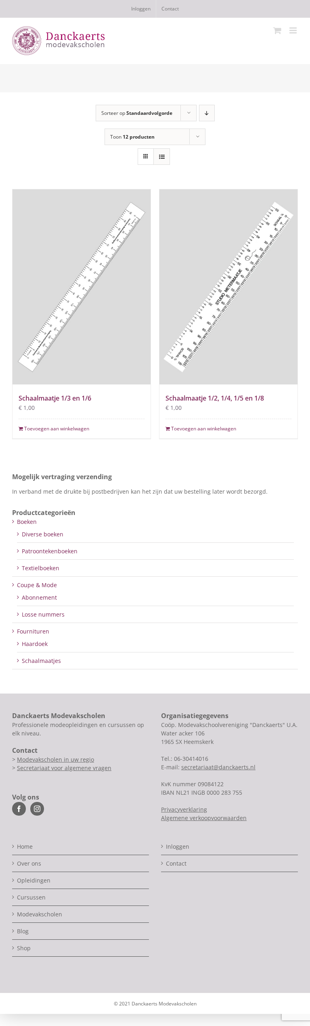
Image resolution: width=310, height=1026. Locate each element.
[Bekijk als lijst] (162, 156)
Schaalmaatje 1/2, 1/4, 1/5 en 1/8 (214, 398)
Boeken (27, 521)
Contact (176, 863)
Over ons (29, 863)
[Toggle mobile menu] (293, 30)
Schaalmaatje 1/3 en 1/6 (55, 398)
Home (25, 846)
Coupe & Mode (37, 585)
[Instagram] (37, 809)
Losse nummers (43, 614)
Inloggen (177, 846)
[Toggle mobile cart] (277, 30)
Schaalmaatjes (41, 661)
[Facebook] (19, 809)
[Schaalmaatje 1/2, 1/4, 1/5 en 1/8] (228, 286)
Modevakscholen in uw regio (55, 759)
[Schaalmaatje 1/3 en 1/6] (82, 286)
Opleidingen (33, 880)
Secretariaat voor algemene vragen (64, 768)
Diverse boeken (42, 534)
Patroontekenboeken (50, 551)
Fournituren (33, 631)
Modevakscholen (39, 914)
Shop (24, 948)
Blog (23, 931)
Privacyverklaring (184, 809)
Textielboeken (40, 568)
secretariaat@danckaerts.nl (218, 767)
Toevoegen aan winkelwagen (56, 428)
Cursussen (31, 897)
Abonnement (39, 597)
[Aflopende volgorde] (207, 113)
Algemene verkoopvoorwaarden (204, 818)
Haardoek (35, 644)
